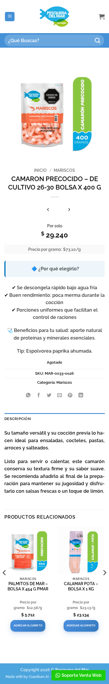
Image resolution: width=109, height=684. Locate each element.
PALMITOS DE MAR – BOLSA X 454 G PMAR (28, 586)
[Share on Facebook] (39, 395)
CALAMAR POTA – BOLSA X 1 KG (81, 586)
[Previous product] (69, 210)
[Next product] (48, 210)
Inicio (40, 170)
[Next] (104, 584)
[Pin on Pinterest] (70, 395)
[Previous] (4, 584)
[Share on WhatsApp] (28, 395)
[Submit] (97, 40)
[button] (10, 17)
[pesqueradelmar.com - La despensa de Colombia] (54, 16)
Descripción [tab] (17, 419)
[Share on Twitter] (49, 395)
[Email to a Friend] (60, 395)
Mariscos (64, 170)
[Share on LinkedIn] (80, 395)
